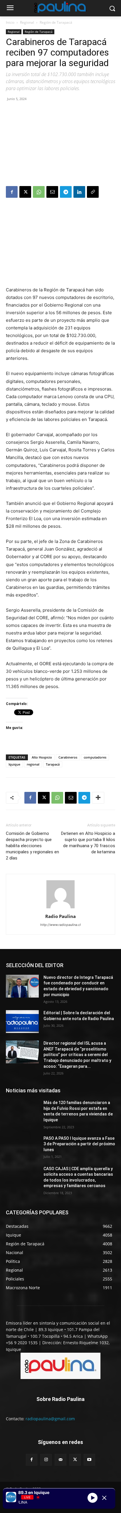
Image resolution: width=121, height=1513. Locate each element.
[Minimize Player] (104, 1497)
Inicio (10, 22)
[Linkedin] (79, 192)
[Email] (52, 192)
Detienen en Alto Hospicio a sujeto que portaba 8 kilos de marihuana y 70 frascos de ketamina (88, 842)
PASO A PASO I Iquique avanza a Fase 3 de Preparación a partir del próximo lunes (79, 1144)
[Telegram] (66, 192)
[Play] (92, 1497)
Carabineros (67, 757)
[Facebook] (12, 192)
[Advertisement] (60, 144)
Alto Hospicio (42, 757)
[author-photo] (60, 908)
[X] (25, 192)
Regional (27, 22)
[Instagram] (46, 1459)
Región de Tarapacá (56, 22)
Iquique (14, 764)
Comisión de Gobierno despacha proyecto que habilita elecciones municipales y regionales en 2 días (32, 846)
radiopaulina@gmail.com (50, 1418)
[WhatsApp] (39, 192)
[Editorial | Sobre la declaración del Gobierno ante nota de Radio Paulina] (22, 1021)
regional (33, 764)
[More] (98, 798)
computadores (95, 757)
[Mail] (60, 1459)
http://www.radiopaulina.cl (60, 925)
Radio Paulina (60, 916)
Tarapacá (53, 764)
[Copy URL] (93, 192)
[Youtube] (89, 1459)
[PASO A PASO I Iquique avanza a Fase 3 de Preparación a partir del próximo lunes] (22, 1147)
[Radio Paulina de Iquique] (60, 7)
